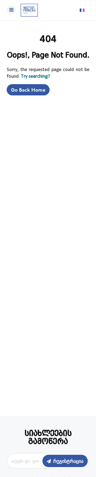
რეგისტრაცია (68, 460)
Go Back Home (28, 89)
